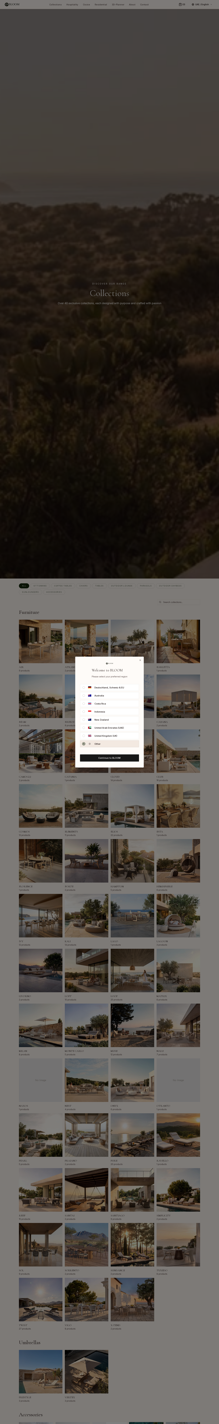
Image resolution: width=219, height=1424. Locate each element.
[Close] (140, 660)
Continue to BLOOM (109, 758)
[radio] (84, 687)
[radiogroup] (109, 715)
